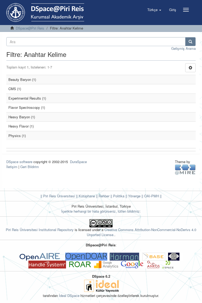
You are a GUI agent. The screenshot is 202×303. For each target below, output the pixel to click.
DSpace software (19, 161)
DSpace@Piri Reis (30, 28)
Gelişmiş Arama (183, 48)
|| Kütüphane (85, 195)
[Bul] (190, 41)
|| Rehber (102, 195)
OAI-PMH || (152, 195)
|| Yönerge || (133, 195)
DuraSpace (78, 161)
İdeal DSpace (69, 295)
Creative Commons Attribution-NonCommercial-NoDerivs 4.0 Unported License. (141, 232)
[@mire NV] (185, 169)
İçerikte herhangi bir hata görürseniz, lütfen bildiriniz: (101, 211)
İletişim (11, 166)
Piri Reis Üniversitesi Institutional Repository (40, 229)
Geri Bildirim (29, 166)
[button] (154, 9)
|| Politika (116, 195)
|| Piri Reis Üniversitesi (58, 195)
